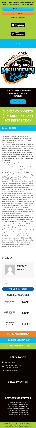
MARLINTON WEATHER (18, 302)
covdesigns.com (26, 426)
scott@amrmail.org (11, 370)
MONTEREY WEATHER (18, 324)
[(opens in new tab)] (18, 25)
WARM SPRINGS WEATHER (18, 313)
